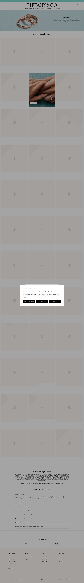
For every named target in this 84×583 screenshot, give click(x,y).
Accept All (55, 301)
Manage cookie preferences (29, 301)
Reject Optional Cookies (42, 301)
